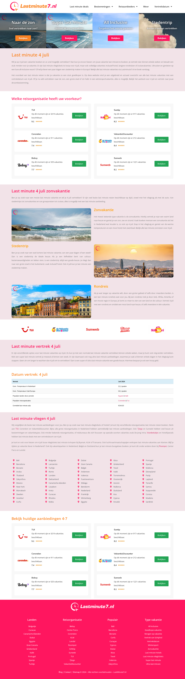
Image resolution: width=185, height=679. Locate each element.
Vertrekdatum (162, 6)
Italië (126, 396)
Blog (60, 672)
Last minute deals (79, 6)
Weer (146, 6)
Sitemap (76, 672)
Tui (128, 401)
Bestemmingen (102, 6)
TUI (16, 429)
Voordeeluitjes (153, 433)
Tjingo (140, 429)
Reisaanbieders (127, 6)
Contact (67, 672)
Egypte (120, 396)
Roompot (163, 446)
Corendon (121, 401)
